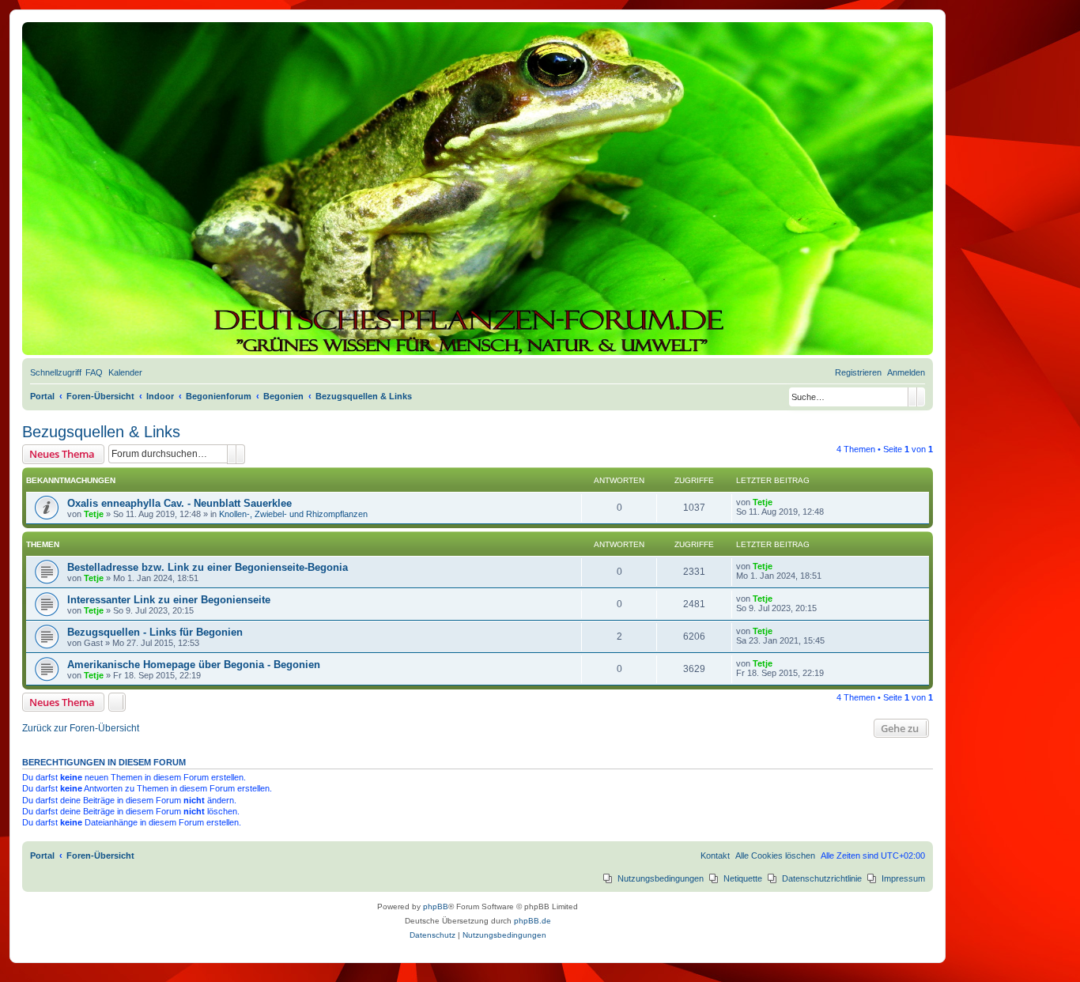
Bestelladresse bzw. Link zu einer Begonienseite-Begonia (207, 567)
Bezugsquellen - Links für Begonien (155, 632)
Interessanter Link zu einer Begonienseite (168, 600)
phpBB (435, 906)
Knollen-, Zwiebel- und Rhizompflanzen (293, 514)
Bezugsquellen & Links (101, 431)
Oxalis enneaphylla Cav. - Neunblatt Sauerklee (179, 503)
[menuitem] (94, 372)
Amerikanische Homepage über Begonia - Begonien (193, 664)
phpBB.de (532, 920)
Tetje (94, 514)
